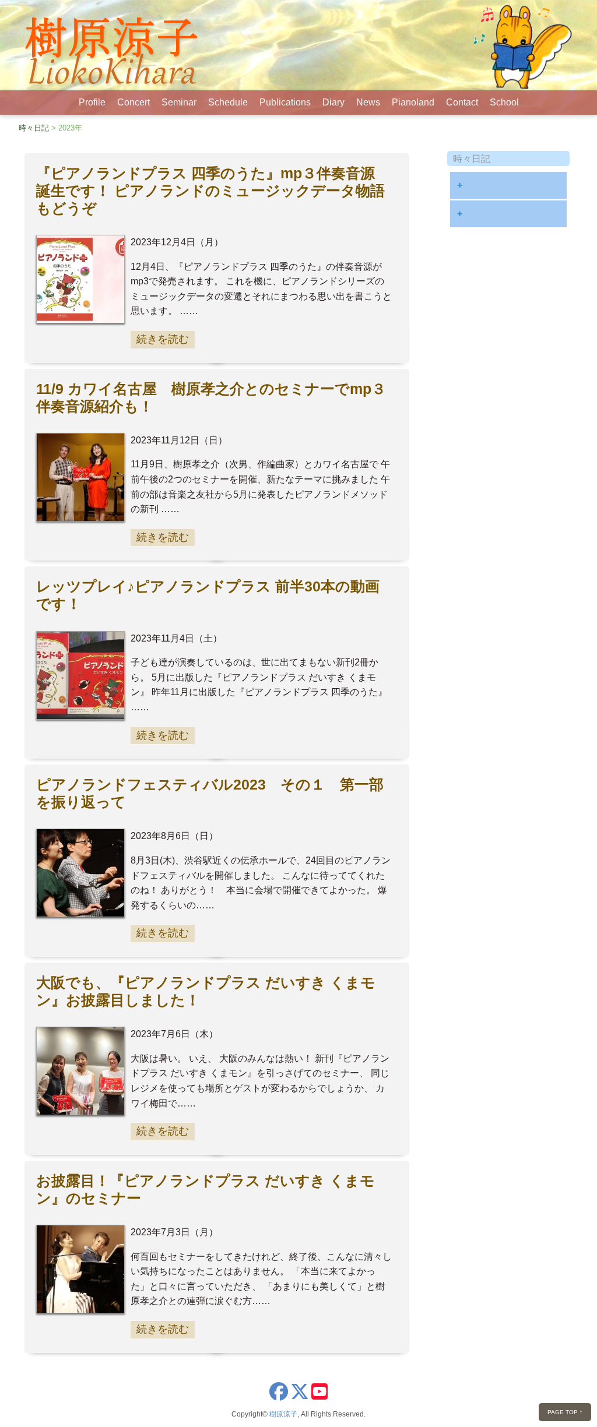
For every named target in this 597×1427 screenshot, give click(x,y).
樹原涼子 (283, 1414)
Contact (462, 102)
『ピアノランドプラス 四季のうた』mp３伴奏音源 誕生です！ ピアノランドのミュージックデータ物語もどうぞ (210, 190)
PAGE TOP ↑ (564, 1412)
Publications (285, 102)
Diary (333, 102)
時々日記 (34, 128)
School (504, 102)
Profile (92, 102)
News (368, 102)
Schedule (228, 102)
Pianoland (413, 102)
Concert (133, 102)
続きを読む (162, 339)
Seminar (178, 102)
